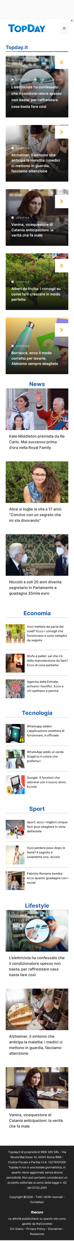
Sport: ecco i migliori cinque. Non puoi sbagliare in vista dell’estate (47, 826)
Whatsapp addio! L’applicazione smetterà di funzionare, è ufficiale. (45, 730)
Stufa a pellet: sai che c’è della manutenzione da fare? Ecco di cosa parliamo (47, 660)
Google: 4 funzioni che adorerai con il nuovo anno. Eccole (47, 782)
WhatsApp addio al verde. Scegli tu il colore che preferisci (45, 756)
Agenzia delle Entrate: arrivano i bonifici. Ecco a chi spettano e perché (45, 686)
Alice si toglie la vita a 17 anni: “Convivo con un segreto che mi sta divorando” (35, 515)
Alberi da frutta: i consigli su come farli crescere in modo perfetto (36, 294)
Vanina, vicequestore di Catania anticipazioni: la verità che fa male (32, 229)
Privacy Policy (35, 1229)
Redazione (37, 1234)
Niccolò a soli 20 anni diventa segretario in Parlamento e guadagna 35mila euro (35, 588)
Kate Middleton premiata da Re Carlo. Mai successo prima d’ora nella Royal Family (37, 442)
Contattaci (37, 1202)
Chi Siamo (17, 1229)
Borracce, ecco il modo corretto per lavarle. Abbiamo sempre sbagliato (34, 358)
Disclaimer (55, 1229)
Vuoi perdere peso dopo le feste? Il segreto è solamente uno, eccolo (46, 852)
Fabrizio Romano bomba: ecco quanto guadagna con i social (47, 878)
